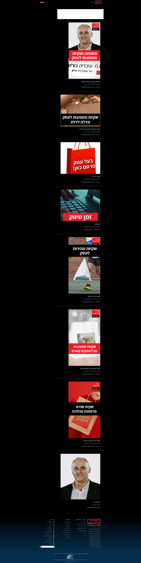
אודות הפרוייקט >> (98, 547)
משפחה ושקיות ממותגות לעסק (91, 81)
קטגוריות (92, 2)
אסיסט (99, 505)
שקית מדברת (96, 176)
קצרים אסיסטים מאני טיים (95, 84)
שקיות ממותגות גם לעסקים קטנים (90, 368)
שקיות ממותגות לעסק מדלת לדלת (89, 129)
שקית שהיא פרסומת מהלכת (91, 441)
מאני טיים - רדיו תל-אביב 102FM (81, 519)
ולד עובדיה (97, 502)
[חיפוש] (41, 547)
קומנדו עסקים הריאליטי (82, 530)
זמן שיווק (97, 224)
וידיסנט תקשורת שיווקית (68, 561)
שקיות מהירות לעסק (94, 296)
